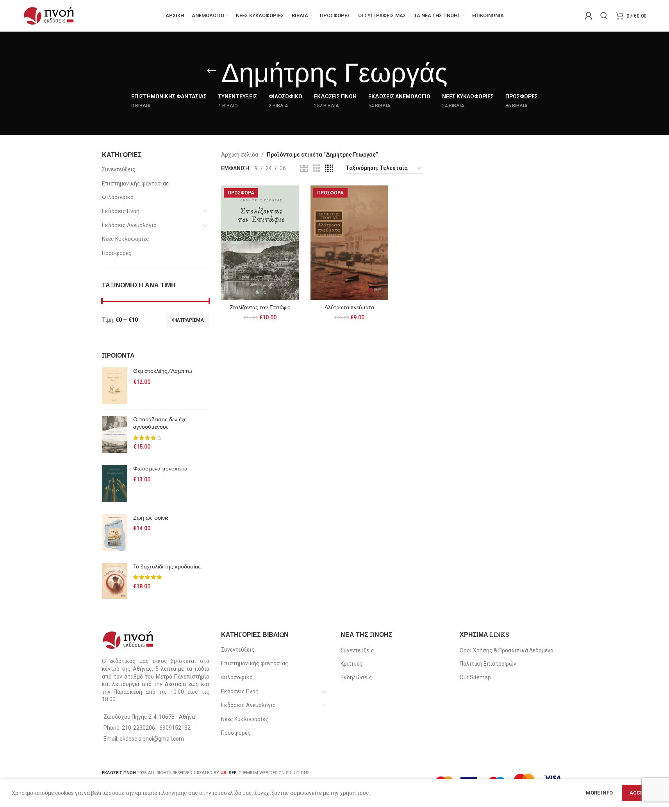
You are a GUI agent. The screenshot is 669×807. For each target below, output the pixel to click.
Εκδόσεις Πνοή (120, 211)
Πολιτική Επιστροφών (488, 664)
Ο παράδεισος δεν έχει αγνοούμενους (160, 423)
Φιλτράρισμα (188, 320)
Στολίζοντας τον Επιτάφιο (260, 307)
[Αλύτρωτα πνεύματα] (349, 242)
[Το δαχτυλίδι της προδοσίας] (114, 581)
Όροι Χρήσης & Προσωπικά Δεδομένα (506, 650)
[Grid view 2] (304, 168)
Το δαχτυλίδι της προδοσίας (167, 566)
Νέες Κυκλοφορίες (125, 239)
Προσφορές (117, 253)
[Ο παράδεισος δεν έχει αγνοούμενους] (114, 434)
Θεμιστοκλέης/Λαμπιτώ (162, 370)
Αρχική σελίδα (239, 154)
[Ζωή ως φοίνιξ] (114, 532)
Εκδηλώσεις (356, 677)
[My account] (588, 15)
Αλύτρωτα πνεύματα (349, 307)
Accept (639, 793)
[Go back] (211, 71)
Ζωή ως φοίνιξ (150, 517)
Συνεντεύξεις (119, 169)
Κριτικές (351, 664)
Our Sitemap (475, 677)
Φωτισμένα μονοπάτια (160, 468)
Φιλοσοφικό (118, 197)
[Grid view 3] (316, 168)
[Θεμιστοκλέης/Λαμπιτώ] (114, 385)
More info (600, 793)
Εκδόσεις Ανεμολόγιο (129, 225)
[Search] (604, 15)
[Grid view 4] (329, 168)
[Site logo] (49, 15)
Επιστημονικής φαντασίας (135, 183)
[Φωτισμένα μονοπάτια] (114, 483)
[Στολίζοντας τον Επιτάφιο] (260, 242)
